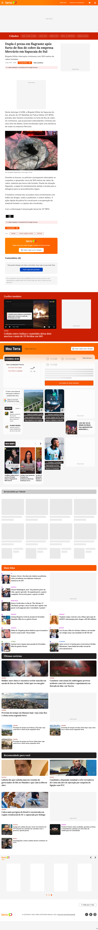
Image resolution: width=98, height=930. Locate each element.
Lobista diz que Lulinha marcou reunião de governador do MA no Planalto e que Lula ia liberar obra (24, 782)
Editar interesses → (88, 358)
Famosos (13, 587)
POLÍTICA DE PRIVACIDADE (66, 915)
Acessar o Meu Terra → (31, 349)
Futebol (13, 641)
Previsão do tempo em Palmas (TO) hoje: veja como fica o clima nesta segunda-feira (29, 728)
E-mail (89, 2)
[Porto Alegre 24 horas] (9, 216)
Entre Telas (14, 600)
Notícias (39, 233)
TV (11, 573)
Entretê (61, 628)
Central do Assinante (77, 2)
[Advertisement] (64, 744)
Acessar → (18, 408)
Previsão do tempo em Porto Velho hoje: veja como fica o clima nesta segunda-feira (29, 742)
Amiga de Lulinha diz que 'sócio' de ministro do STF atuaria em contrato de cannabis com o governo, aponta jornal (29, 829)
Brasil (15, 838)
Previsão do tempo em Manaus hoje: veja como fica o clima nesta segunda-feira (24, 714)
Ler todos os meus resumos (69, 383)
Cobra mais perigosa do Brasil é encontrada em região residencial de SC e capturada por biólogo (23, 813)
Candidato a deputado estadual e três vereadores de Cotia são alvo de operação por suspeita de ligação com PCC (72, 782)
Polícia (52, 777)
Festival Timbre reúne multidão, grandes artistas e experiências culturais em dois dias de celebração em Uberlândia (78, 829)
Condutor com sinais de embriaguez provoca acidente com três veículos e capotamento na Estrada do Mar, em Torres (70, 683)
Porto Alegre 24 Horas (26, 233)
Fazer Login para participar (31, 269)
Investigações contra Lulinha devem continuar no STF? (30, 841)
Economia (62, 641)
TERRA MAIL (63, 2)
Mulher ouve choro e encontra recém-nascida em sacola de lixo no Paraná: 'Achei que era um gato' (24, 681)
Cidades (13, 233)
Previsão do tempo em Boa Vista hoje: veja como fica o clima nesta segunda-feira (78, 728)
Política (4, 777)
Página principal (11, 2)
